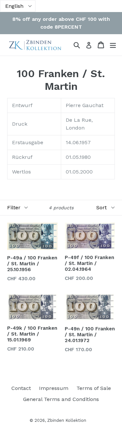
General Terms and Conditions (61, 399)
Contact (21, 388)
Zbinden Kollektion (66, 420)
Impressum (53, 388)
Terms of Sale (93, 388)
